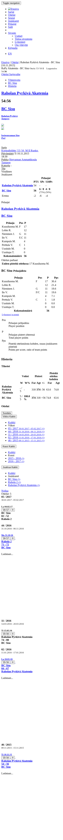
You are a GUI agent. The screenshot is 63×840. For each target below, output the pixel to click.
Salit (10, 27)
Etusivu (5, 62)
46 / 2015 (26, 440)
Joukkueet (13, 21)
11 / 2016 (26, 434)
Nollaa (4, 490)
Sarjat (11, 12)
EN (10, 53)
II (12, 510)
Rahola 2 (14, 482)
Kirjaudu (12, 48)
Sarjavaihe (14, 74)
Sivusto (12, 33)
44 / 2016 (26, 431)
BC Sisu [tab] (12, 83)
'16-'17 (6, 510)
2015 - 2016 (16, 458)
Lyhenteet (20, 42)
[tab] (31, 513)
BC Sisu (14, 479)
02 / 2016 (26, 437)
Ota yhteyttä (21, 45)
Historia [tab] (12, 86)
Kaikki (11, 422)
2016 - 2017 (16, 461)
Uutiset (18, 36)
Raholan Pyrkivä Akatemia (24, 485)
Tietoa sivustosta (23, 39)
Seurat (11, 18)
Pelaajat (12, 24)
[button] (31, 541)
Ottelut (11, 15)
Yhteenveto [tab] (14, 80)
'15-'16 (6, 634)
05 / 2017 (26, 428)
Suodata (7, 413)
